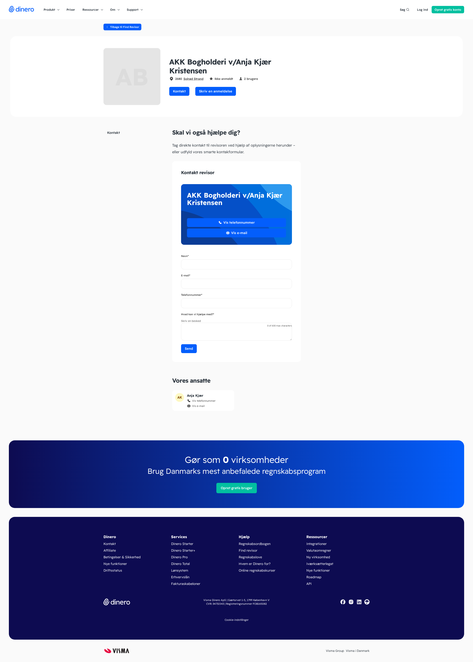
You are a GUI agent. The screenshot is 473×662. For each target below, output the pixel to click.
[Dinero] (21, 9)
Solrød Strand (193, 79)
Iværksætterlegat (319, 564)
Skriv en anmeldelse (215, 91)
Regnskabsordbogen (254, 544)
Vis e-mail (239, 233)
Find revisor (248, 550)
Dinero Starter (182, 544)
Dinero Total (180, 564)
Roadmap (313, 577)
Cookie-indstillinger (237, 620)
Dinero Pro (179, 557)
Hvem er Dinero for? (254, 564)
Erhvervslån (180, 577)
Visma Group (335, 651)
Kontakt (179, 91)
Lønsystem (179, 570)
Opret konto (448, 9)
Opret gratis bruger (236, 488)
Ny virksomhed (318, 557)
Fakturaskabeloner (185, 584)
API (309, 584)
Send (189, 348)
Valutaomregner (318, 550)
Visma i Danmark (358, 651)
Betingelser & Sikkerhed (122, 557)
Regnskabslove (250, 557)
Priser (71, 9)
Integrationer (316, 544)
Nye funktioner (115, 564)
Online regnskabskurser (257, 570)
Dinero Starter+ (183, 550)
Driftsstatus (112, 570)
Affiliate (109, 550)
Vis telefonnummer (239, 222)
